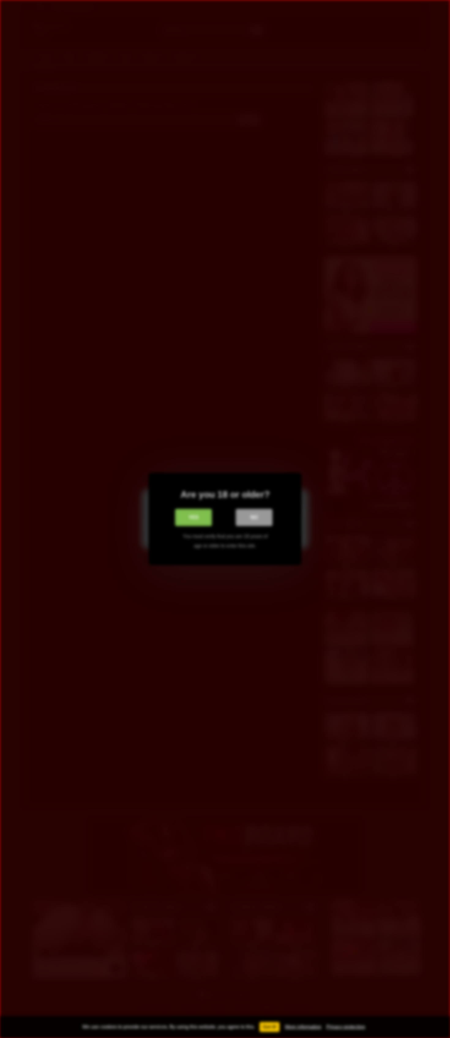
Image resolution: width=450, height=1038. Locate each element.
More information (303, 1026)
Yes (194, 517)
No (254, 517)
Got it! (269, 1026)
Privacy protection (345, 1026)
